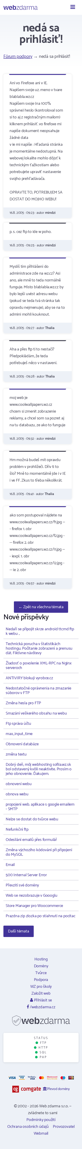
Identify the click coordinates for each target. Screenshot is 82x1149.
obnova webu (17, 794)
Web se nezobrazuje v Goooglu (31, 895)
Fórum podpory (17, 56)
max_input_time (19, 733)
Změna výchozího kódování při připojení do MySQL (39, 852)
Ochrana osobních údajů (28, 1126)
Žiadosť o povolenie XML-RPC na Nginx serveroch (39, 665)
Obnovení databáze (22, 744)
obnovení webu (18, 784)
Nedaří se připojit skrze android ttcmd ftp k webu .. (40, 631)
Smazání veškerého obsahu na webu (36, 713)
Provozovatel (64, 1126)
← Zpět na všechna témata (41, 607)
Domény (41, 966)
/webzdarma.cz (42, 1007)
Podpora (41, 979)
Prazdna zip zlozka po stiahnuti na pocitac (40, 916)
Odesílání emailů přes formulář (31, 839)
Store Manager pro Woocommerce (34, 905)
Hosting (41, 959)
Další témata (18, 931)
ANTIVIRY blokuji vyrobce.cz (29, 678)
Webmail (41, 1133)
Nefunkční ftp (17, 829)
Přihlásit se (42, 1000)
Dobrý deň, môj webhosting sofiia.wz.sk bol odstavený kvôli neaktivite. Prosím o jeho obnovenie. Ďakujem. (39, 769)
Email (10, 864)
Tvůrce (41, 973)
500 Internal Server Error (26, 875)
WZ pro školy (41, 986)
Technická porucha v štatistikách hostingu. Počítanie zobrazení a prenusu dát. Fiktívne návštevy (39, 648)
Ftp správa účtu (18, 723)
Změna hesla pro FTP (23, 703)
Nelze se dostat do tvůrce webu (32, 819)
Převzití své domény (22, 885)
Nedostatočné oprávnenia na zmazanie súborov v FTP (38, 690)
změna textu (16, 754)
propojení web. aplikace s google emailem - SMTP (40, 806)
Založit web (41, 993)
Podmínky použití (41, 1119)
